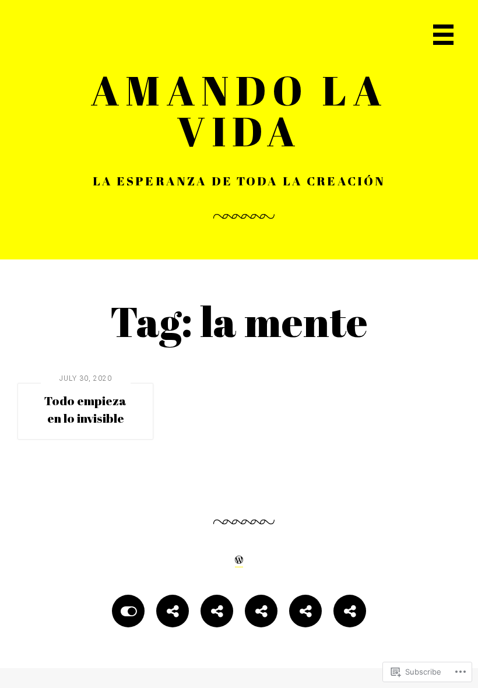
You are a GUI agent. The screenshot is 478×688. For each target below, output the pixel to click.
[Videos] (305, 613)
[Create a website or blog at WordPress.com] (239, 558)
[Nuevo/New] (217, 613)
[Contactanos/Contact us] (261, 613)
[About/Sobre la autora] (172, 613)
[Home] (128, 613)
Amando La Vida (239, 110)
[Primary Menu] (443, 34)
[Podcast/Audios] (349, 613)
